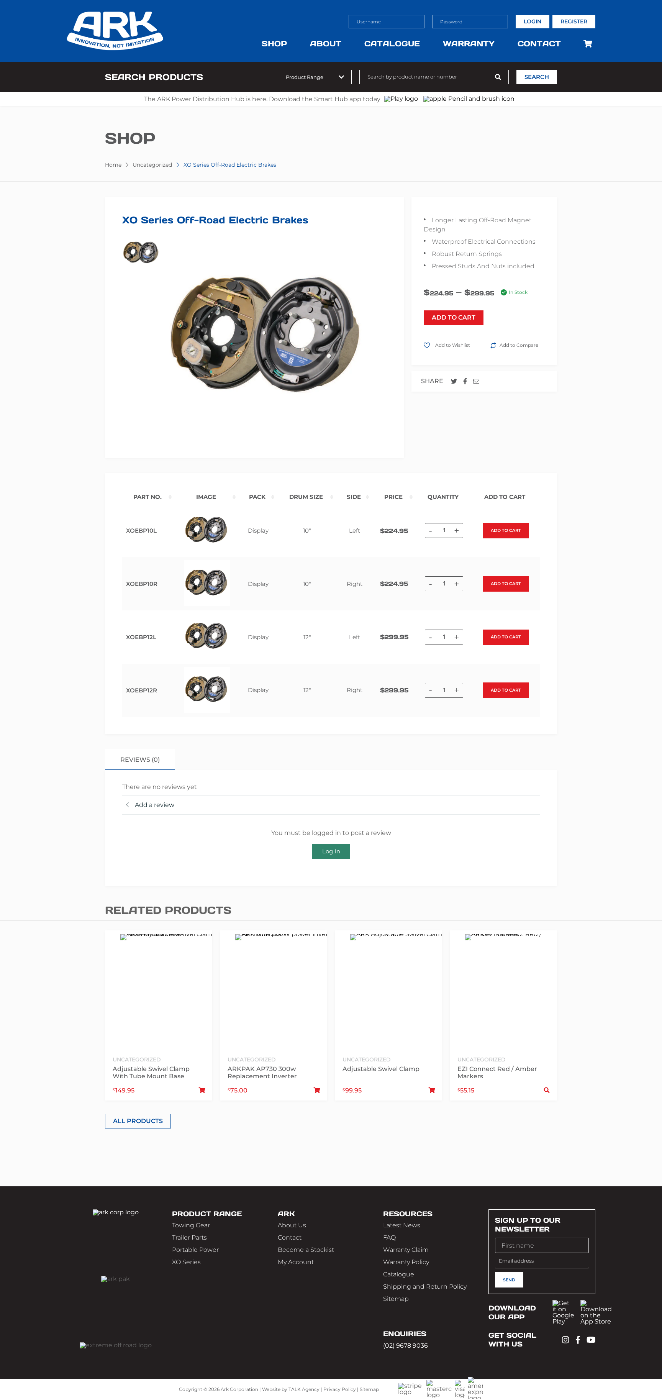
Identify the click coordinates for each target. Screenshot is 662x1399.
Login (532, 21)
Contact (539, 44)
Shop (274, 44)
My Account (296, 1262)
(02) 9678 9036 (405, 1345)
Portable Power (195, 1249)
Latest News (401, 1225)
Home (113, 164)
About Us (292, 1225)
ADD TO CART (453, 317)
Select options (546, 1090)
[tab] (140, 759)
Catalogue (392, 44)
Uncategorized (152, 164)
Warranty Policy (406, 1262)
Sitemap (396, 1298)
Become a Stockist (306, 1249)
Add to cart (506, 530)
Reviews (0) (140, 759)
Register (573, 21)
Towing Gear (191, 1225)
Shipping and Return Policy (425, 1286)
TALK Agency (304, 1389)
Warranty (469, 44)
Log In (331, 851)
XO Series (186, 1262)
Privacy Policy (339, 1389)
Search (536, 77)
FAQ (389, 1237)
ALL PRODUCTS (138, 1121)
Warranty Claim (406, 1249)
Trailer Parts (189, 1237)
